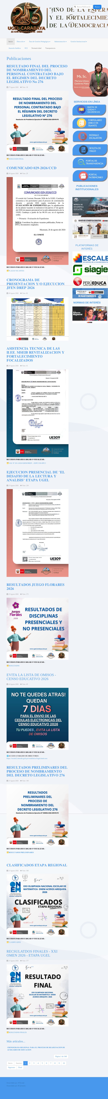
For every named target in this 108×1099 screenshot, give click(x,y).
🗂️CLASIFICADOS (14, 942)
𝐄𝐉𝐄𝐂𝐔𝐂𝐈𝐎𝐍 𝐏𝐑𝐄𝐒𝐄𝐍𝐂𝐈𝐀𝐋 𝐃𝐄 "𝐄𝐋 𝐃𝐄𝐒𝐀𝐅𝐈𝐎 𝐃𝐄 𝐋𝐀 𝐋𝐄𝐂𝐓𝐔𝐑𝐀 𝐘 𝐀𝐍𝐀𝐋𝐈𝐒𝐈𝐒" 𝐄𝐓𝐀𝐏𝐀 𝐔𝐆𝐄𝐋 (36, 476)
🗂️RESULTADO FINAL (15, 159)
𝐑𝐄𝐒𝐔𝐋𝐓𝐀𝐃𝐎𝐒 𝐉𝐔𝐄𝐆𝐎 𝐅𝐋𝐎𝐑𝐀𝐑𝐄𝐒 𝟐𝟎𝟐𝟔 (35, 587)
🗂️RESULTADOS (13, 666)
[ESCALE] (86, 257)
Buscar (97, 7)
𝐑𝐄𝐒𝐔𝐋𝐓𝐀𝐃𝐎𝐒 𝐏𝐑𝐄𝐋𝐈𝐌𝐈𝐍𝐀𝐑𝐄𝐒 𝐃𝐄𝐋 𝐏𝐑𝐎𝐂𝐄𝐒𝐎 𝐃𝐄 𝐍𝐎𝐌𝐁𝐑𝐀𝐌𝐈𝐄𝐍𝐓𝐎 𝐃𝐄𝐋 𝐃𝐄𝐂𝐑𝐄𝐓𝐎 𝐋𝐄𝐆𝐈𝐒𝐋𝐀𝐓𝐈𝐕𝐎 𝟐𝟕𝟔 (37, 771)
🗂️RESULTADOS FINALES (17, 1032)
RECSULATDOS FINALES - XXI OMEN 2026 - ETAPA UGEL (32, 953)
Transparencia (50, 48)
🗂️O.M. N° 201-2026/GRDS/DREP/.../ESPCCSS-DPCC (26, 463)
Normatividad (36, 48)
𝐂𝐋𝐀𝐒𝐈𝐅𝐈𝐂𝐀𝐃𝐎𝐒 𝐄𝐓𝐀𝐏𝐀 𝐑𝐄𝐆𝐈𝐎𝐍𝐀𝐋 (37, 865)
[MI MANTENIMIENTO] (90, 293)
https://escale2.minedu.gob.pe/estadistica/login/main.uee (27, 758)
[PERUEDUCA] (89, 282)
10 (64, 1063)
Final (20, 1067)
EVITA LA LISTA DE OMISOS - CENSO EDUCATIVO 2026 (31, 677)
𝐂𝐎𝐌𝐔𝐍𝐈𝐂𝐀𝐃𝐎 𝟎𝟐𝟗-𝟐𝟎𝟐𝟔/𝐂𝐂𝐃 (32, 168)
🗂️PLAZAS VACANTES (15, 271)
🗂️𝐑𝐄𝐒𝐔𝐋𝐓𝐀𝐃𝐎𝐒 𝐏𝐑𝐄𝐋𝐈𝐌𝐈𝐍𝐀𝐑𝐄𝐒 (20, 852)
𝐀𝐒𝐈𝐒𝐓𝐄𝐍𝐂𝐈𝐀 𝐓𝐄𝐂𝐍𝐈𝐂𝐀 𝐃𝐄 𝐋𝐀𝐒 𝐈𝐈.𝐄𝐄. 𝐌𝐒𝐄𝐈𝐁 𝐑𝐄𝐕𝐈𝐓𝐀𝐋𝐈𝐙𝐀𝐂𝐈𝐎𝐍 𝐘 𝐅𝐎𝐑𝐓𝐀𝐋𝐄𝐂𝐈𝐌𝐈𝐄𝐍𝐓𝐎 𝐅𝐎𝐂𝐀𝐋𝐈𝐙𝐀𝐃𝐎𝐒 (35, 354)
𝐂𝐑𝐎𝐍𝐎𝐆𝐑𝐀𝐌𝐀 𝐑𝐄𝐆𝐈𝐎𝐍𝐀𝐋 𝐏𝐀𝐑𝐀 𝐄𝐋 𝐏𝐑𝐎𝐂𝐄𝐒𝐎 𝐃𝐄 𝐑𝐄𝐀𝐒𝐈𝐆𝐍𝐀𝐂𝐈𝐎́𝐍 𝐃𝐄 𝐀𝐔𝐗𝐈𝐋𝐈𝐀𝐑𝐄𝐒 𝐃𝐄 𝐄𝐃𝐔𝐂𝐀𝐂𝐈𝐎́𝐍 (36, 1048)
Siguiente (11, 1067)
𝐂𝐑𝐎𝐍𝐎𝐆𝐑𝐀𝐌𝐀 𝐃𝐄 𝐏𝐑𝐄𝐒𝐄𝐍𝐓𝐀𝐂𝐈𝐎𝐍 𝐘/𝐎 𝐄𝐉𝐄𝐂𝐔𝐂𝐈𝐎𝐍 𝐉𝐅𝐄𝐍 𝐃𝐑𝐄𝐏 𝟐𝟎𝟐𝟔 (36, 284)
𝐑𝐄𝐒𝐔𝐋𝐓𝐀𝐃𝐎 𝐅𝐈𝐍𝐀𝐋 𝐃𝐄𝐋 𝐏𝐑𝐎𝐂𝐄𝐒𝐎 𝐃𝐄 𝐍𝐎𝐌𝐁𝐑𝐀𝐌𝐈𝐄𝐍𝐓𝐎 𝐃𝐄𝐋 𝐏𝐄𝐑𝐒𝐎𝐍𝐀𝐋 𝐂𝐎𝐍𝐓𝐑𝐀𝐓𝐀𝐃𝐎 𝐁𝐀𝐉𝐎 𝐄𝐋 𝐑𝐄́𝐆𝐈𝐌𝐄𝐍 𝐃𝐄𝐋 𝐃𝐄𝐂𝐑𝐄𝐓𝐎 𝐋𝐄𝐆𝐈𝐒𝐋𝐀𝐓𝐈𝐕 (37, 74)
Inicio (11, 42)
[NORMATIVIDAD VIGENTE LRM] (89, 314)
